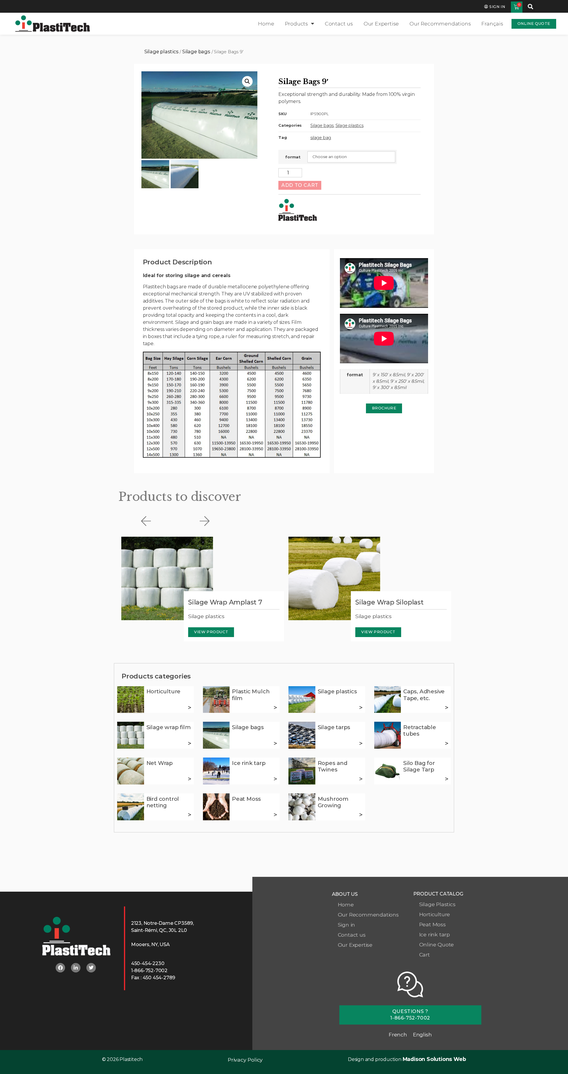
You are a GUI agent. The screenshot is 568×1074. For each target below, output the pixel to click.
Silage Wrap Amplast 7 (225, 602)
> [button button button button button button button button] (447, 743)
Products (296, 23)
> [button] (190, 708)
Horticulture (163, 691)
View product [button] (211, 632)
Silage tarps (334, 727)
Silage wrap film (168, 727)
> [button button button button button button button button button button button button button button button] (361, 815)
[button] (530, 6)
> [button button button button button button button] (361, 743)
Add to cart (299, 185)
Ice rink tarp (248, 763)
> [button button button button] (447, 708)
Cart (424, 954)
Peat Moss (246, 798)
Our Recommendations (440, 23)
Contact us (339, 23)
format (293, 157)
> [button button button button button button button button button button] (275, 779)
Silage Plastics (437, 904)
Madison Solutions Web (434, 1059)
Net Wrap (159, 763)
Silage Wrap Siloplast (389, 602)
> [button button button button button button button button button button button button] (447, 779)
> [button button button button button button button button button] (190, 779)
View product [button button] (378, 632)
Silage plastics (161, 51)
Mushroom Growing (333, 802)
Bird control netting (162, 802)
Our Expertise (381, 23)
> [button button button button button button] (275, 743)
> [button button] (275, 708)
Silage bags (196, 51)
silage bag (320, 137)
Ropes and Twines (332, 766)
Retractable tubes (419, 730)
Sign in (346, 925)
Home (266, 23)
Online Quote (436, 944)
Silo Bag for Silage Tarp (419, 766)
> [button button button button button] (190, 743)
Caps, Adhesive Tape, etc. (424, 694)
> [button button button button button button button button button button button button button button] (275, 815)
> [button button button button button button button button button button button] (361, 779)
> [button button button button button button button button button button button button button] (190, 815)
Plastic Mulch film (251, 694)
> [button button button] (361, 708)
